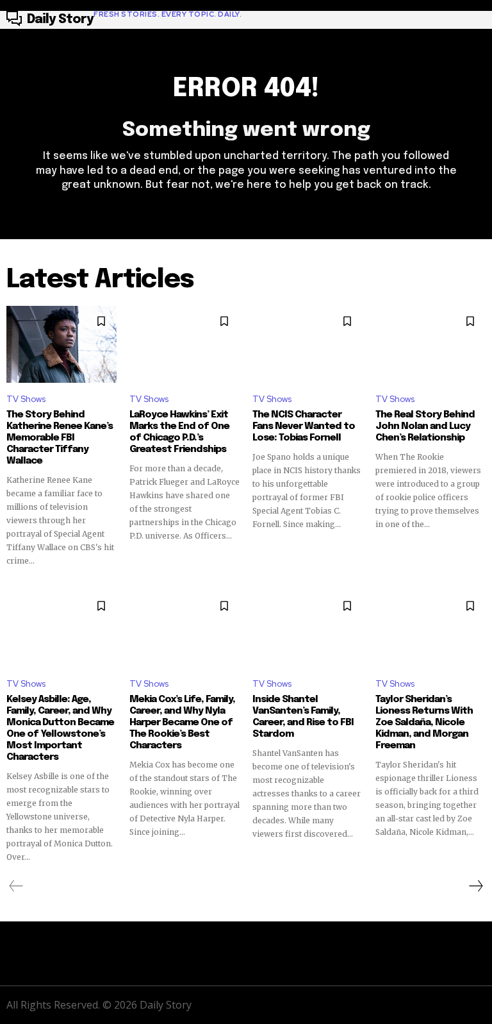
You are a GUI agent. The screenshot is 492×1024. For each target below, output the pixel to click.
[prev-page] (16, 886)
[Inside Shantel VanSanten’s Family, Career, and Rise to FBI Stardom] (307, 629)
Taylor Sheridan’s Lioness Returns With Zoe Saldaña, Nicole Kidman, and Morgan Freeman (424, 722)
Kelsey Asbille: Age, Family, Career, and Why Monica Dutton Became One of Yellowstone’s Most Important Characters (60, 728)
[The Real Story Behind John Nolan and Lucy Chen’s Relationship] (430, 344)
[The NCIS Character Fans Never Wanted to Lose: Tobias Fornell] (307, 344)
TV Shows (25, 399)
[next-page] (475, 886)
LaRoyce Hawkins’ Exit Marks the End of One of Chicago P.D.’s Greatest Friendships (179, 432)
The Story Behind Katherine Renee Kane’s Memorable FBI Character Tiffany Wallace (59, 438)
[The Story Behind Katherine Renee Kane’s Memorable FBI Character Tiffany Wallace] (61, 344)
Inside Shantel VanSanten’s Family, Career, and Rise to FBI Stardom (303, 716)
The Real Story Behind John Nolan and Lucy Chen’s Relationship (425, 426)
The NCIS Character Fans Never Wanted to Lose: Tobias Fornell (303, 426)
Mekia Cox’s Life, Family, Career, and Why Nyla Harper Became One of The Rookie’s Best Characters (182, 722)
